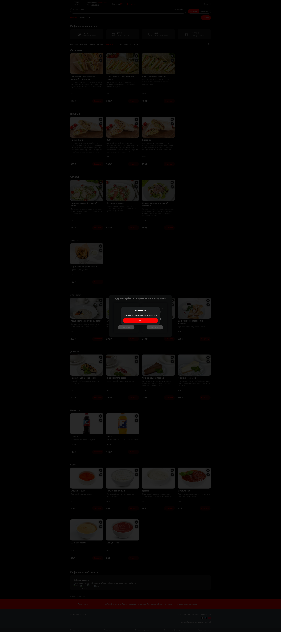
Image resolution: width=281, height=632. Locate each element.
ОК (140, 320)
